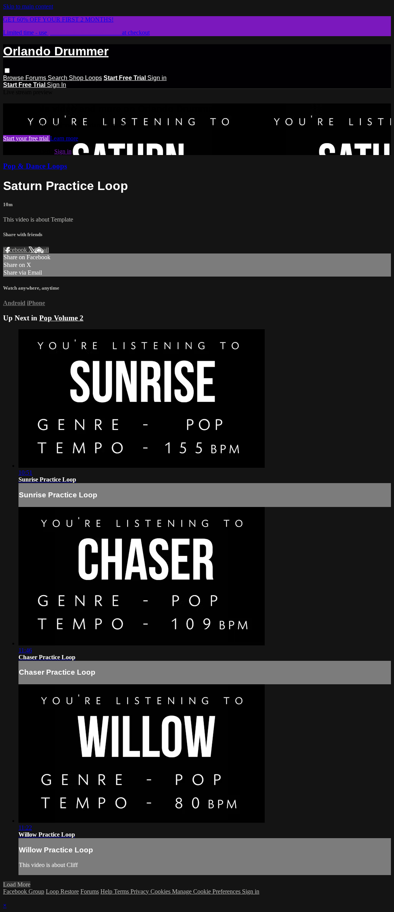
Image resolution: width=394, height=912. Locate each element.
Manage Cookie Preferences (207, 891)
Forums (36, 78)
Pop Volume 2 (61, 318)
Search (58, 78)
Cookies (161, 891)
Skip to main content (28, 6)
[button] (7, 70)
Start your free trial (26, 138)
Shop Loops (85, 78)
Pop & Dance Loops (35, 166)
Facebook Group (23, 891)
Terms (122, 891)
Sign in (157, 78)
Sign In (56, 85)
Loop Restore (62, 891)
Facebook (15, 250)
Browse (14, 78)
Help (107, 891)
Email (42, 250)
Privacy (140, 891)
